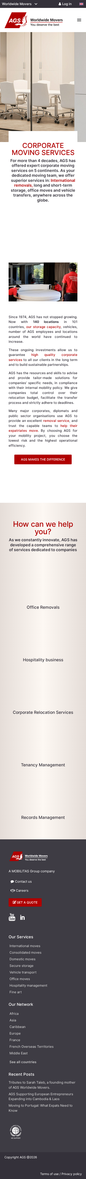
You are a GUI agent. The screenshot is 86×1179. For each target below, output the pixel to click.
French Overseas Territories (31, 1047)
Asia (12, 1020)
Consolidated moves (25, 953)
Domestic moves (22, 959)
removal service (56, 421)
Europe (15, 1033)
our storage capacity (43, 327)
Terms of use (49, 1174)
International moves (24, 946)
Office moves (19, 979)
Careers (22, 890)
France (14, 1040)
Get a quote (27, 902)
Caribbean (17, 1027)
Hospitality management (28, 986)
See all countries (22, 1062)
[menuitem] (81, 4)
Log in (67, 4)
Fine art (15, 992)
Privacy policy (72, 1174)
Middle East (18, 1053)
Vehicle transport (22, 972)
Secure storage (21, 966)
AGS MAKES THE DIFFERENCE (43, 459)
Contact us (23, 881)
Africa (14, 1014)
